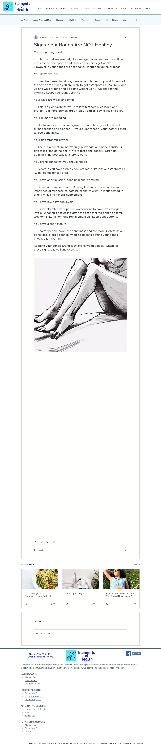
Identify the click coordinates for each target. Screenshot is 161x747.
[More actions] (125, 37)
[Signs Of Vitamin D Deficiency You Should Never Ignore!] (121, 579)
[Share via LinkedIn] (47, 542)
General (98, 20)
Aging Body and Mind (42, 20)
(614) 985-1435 (44, 654)
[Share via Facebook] (35, 542)
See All (137, 564)
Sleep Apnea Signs (74, 593)
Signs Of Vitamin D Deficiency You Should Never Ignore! (121, 594)
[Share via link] (53, 542)
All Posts (24, 20)
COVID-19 (72, 20)
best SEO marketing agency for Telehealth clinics (80, 745)
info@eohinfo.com (43, 657)
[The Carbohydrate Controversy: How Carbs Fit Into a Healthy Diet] (40, 579)
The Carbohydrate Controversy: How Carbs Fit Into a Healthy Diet (38, 594)
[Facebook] (128, 653)
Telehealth (86, 20)
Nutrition (59, 20)
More (125, 20)
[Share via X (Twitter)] (41, 542)
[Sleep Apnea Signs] (80, 579)
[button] (136, 20)
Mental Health (112, 20)
